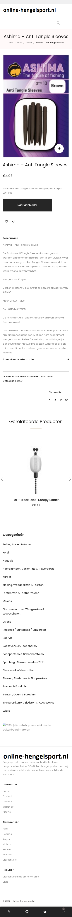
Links (5, 881)
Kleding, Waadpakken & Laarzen (23, 585)
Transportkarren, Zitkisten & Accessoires (28, 702)
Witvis (6, 711)
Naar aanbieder (27, 205)
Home (10, 42)
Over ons (8, 801)
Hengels (8, 560)
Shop (19, 42)
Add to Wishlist (6, 221)
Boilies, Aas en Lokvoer (17, 544)
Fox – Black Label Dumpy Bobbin (36, 500)
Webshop (8, 806)
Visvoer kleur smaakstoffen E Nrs (21, 876)
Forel (6, 552)
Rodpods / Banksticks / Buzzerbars (25, 630)
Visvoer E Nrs (10, 859)
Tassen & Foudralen (15, 686)
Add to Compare (14, 221)
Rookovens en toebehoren (20, 646)
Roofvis (7, 638)
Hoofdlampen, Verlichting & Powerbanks (28, 569)
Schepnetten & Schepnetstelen (23, 654)
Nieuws (7, 811)
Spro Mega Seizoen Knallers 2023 (23, 662)
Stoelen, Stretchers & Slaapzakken (25, 678)
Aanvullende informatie (18, 359)
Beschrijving (10, 238)
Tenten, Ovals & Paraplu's (19, 694)
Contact (7, 796)
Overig (7, 622)
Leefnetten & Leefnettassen (21, 593)
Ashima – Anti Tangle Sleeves (24, 317)
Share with (55, 392)
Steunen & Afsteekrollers (19, 670)
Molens (7, 601)
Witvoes (7, 854)
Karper (29, 42)
